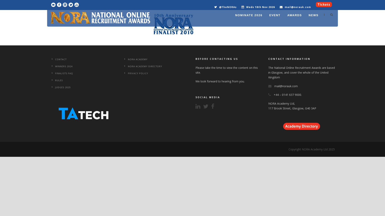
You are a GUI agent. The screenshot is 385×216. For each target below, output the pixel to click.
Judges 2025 (63, 87)
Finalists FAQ (64, 73)
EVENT (275, 15)
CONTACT (61, 59)
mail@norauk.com (298, 7)
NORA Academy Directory (145, 66)
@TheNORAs (228, 7)
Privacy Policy (138, 73)
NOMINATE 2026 (248, 15)
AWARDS (294, 15)
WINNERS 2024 (64, 66)
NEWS (313, 15)
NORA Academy (138, 59)
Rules (59, 80)
